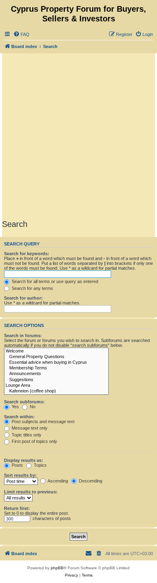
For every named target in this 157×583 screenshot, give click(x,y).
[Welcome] (56, 351)
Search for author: (23, 298)
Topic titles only (25, 434)
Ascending (57, 480)
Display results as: (23, 460)
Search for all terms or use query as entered (54, 281)
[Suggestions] (56, 380)
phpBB (57, 568)
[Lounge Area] (56, 385)
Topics (40, 465)
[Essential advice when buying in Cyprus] (56, 362)
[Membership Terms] (56, 368)
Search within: (19, 416)
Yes (14, 406)
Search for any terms (31, 288)
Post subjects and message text (42, 421)
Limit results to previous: (31, 491)
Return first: (17, 508)
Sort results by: (20, 475)
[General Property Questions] (56, 357)
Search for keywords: (26, 253)
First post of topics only (33, 441)
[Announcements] (56, 374)
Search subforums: (24, 401)
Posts (16, 465)
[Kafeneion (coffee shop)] (56, 391)
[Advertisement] (78, 136)
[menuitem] (21, 34)
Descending (90, 480)
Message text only (29, 428)
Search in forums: (23, 335)
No (32, 406)
